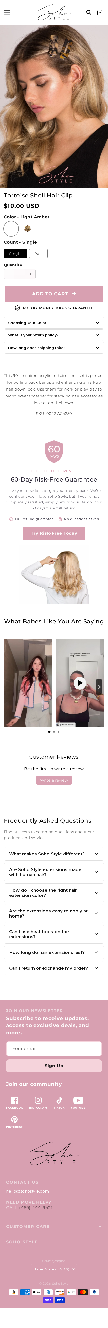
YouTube (78, 1107)
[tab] (49, 732)
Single (15, 253)
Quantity (13, 265)
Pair (38, 253)
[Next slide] (99, 687)
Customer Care (28, 1226)
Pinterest (14, 1127)
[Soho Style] (54, 1153)
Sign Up (54, 1065)
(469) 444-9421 (35, 1207)
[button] (6, 12)
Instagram (38, 1107)
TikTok (59, 1107)
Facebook (14, 1107)
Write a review (54, 780)
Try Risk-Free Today (54, 533)
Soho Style (22, 1242)
